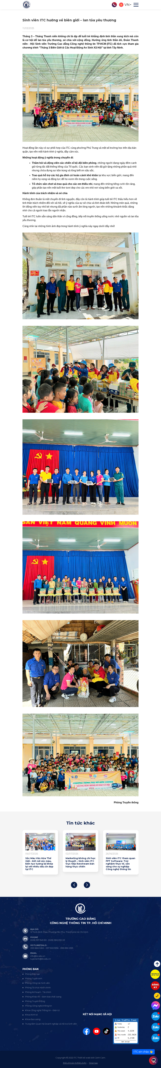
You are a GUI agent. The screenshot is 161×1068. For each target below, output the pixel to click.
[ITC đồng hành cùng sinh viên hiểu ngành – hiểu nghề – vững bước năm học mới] (40, 841)
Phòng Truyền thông (35, 1001)
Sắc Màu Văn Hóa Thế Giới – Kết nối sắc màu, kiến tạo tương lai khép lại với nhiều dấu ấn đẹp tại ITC (120, 864)
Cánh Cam (99, 1057)
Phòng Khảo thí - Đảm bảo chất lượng (43, 997)
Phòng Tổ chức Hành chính (38, 987)
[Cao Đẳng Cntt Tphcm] (155, 1038)
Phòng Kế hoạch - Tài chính (38, 992)
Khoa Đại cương (32, 1019)
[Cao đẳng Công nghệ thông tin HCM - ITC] (155, 1027)
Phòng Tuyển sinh (33, 978)
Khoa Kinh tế (31, 1015)
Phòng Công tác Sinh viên (37, 983)
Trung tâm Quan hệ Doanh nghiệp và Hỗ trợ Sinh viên (51, 1024)
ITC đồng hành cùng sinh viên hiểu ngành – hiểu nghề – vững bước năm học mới (40, 862)
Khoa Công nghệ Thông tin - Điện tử (42, 1010)
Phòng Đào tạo (32, 974)
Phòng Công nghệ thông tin (38, 1006)
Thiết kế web (83, 1057)
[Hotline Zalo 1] (155, 1016)
